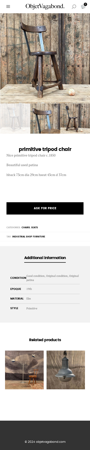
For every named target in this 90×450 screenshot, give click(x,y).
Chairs (26, 228)
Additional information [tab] (45, 258)
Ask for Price (45, 208)
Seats (34, 228)
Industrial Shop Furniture (28, 237)
